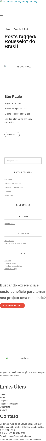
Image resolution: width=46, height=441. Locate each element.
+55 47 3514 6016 (17, 433)
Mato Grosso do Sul (12, 183)
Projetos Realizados (15, 243)
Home (8, 29)
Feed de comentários (13, 266)
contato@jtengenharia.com (19, 436)
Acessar (7, 261)
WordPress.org (10, 269)
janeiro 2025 (9, 224)
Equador (7, 191)
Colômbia (8, 179)
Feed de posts (10, 263)
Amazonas (8, 195)
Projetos (9, 241)
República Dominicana (13, 187)
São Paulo (13, 97)
